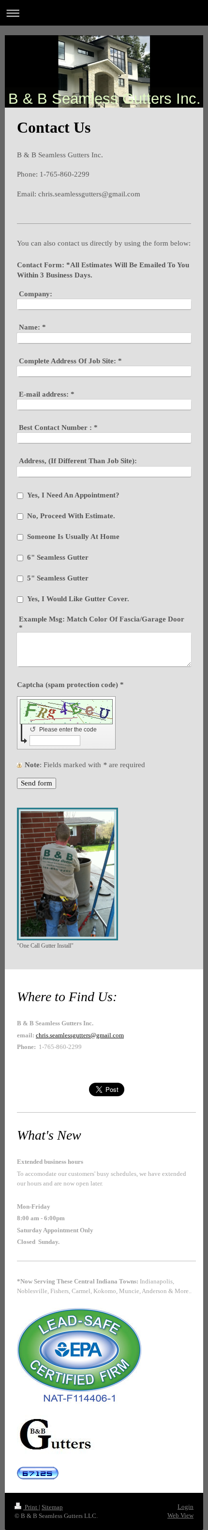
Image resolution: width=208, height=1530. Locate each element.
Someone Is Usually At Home (73, 536)
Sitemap (52, 1507)
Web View (180, 1515)
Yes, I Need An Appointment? (73, 495)
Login (185, 1506)
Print (31, 1507)
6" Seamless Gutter (58, 557)
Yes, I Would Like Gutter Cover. (78, 599)
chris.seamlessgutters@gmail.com (80, 1035)
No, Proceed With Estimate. (71, 516)
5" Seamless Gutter (58, 578)
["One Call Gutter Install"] (67, 874)
